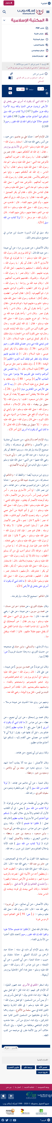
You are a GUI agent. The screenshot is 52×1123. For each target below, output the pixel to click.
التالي (7, 1048)
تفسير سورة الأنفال (22, 64)
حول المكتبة (38, 39)
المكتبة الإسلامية (28, 20)
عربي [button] (44, 3)
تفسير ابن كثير (34, 64)
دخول (8, 3)
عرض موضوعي (37, 50)
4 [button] (42, 89)
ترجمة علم (28, 1067)
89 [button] (22, 89)
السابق (14, 1048)
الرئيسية (44, 64)
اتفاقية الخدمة (29, 1087)
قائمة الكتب (39, 45)
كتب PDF (40, 28)
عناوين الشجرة (13, 1067)
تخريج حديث (43, 1072)
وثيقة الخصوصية (43, 1087)
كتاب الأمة (38, 34)
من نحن (8, 1087)
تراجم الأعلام (37, 56)
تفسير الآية (43, 1067)
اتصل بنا (18, 1087)
